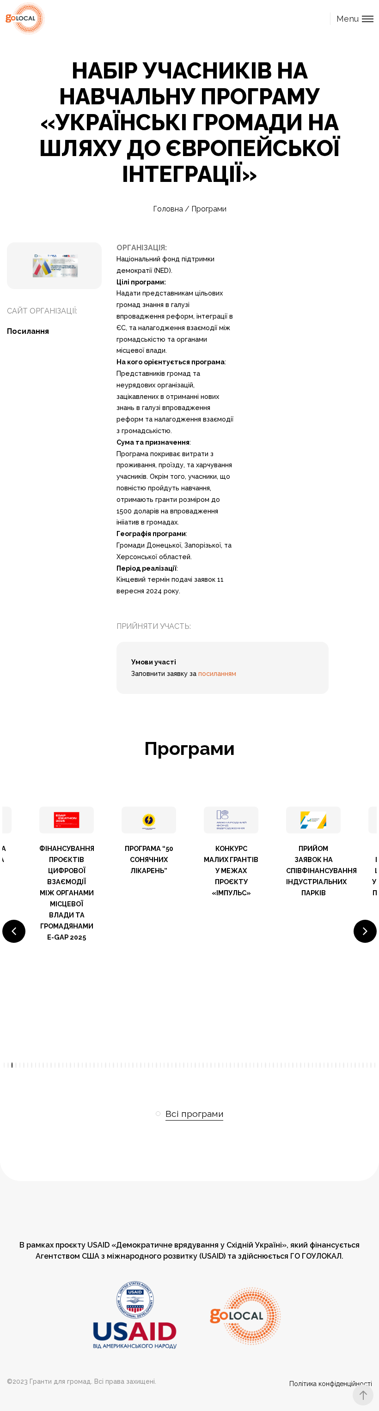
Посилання (28, 331)
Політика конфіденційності (330, 1383)
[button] (13, 931)
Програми (208, 209)
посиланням (217, 673)
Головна (168, 209)
